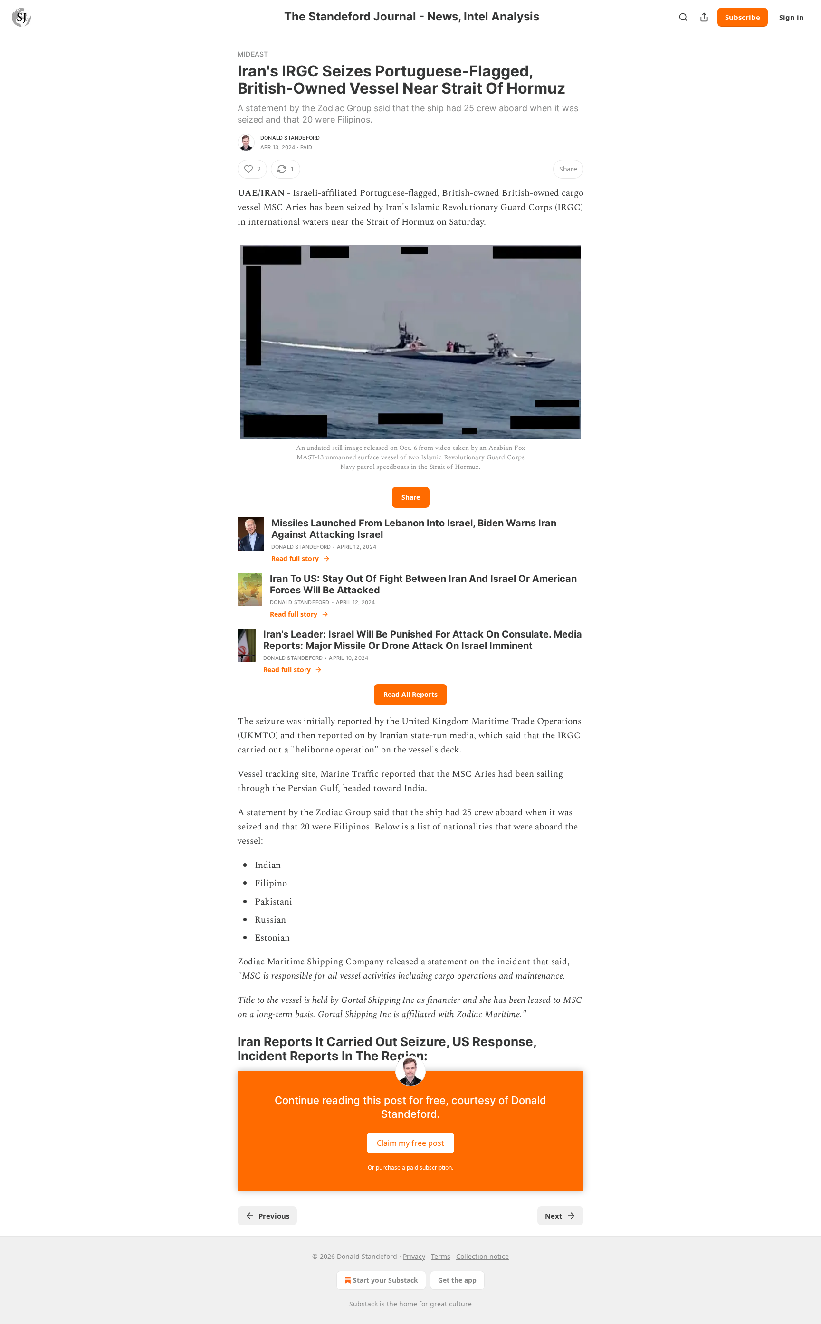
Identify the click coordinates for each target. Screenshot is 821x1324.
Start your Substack (385, 1280)
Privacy (414, 1256)
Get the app (457, 1280)
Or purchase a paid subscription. (410, 1167)
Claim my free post (410, 1143)
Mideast (253, 54)
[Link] (224, 1049)
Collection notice (482, 1256)
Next (554, 1215)
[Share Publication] (704, 17)
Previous (273, 1215)
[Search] (683, 17)
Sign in (791, 17)
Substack (363, 1303)
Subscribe (742, 17)
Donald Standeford (290, 137)
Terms (440, 1256)
